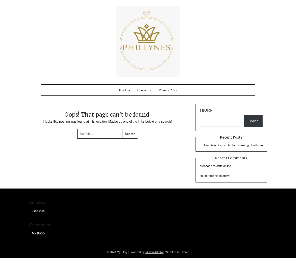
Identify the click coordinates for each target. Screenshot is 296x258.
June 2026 (39, 211)
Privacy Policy (168, 90)
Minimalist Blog (155, 252)
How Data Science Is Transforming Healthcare (233, 145)
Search (206, 110)
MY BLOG (38, 233)
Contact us (144, 90)
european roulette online (215, 166)
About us (124, 90)
